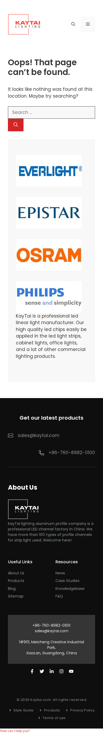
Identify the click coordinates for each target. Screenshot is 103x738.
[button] (15, 731)
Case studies (67, 580)
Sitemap (16, 596)
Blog (12, 588)
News (60, 573)
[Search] (16, 125)
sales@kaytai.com (51, 631)
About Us (16, 573)
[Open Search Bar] (73, 24)
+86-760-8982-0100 (72, 452)
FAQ (59, 596)
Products (16, 580)
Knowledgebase (70, 588)
